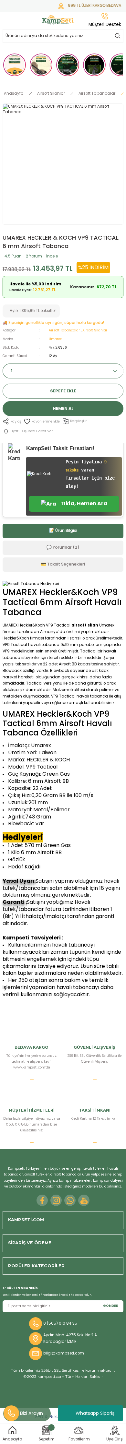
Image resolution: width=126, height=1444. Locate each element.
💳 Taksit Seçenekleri (63, 564)
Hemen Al (63, 408)
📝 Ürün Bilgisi (63, 530)
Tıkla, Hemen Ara (83, 503)
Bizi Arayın (31, 1413)
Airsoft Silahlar (94, 330)
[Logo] (58, 20)
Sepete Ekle (63, 391)
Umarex (55, 339)
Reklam (56, 1416)
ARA (117, 36)
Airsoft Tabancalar (64, 330)
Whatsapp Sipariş (95, 1413)
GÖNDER (110, 1305)
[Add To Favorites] (42, 421)
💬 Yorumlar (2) (63, 547)
